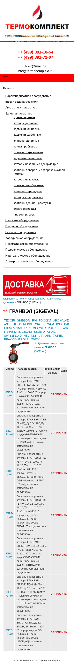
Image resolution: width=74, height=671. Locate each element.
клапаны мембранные (29, 185)
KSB (59, 324)
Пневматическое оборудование (26, 243)
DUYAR (63, 328)
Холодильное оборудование (24, 238)
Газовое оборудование (20, 232)
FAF (14, 324)
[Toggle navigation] (6, 78)
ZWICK (35, 339)
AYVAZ (51, 331)
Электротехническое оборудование (29, 261)
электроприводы (25, 208)
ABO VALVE (61, 320)
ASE (7, 324)
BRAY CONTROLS (16, 339)
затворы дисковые (26, 123)
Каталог (20, 298)
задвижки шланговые (28, 158)
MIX (26, 335)
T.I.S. (34, 335)
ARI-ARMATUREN (51, 335)
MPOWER (39, 328)
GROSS (40, 324)
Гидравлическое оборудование (26, 249)
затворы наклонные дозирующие (36, 164)
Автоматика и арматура (21, 107)
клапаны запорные (26, 140)
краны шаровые (24, 117)
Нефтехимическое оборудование (27, 255)
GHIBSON (23, 320)
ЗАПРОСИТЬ (59, 394)
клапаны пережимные (28, 152)
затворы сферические (28, 197)
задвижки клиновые (27, 128)
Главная (8, 298)
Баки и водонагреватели (21, 101)
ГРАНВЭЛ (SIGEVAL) (18, 331)
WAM (50, 324)
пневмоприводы (24, 214)
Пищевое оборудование (21, 226)
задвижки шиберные (27, 134)
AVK (66, 324)
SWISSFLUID (13, 335)
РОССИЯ (45, 320)
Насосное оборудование (22, 220)
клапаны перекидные (28, 191)
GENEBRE (26, 324)
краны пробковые (25, 146)
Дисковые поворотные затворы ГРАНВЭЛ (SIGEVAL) (49, 347)
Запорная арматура (18, 113)
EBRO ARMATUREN (17, 328)
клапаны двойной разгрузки (32, 203)
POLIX (52, 328)
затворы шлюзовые (26, 179)
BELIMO (39, 331)
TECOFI (9, 320)
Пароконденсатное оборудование (28, 95)
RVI (34, 320)
